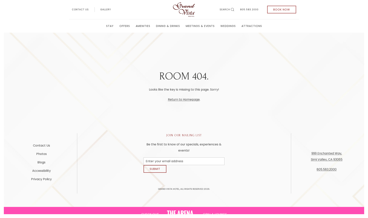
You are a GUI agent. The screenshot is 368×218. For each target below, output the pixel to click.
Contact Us (80, 9)
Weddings (228, 26)
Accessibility (41, 172)
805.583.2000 (249, 9)
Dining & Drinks (168, 26)
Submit (155, 172)
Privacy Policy (41, 180)
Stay (110, 26)
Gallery (105, 9)
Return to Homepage (184, 99)
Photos (41, 155)
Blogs (41, 164)
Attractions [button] (252, 26)
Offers (124, 26)
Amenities (143, 26)
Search (225, 9)
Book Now (281, 9)
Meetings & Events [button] (200, 26)
